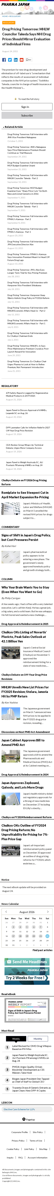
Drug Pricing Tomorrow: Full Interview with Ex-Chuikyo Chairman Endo (28, 334)
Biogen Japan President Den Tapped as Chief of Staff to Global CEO (30, 1080)
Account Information (37, 1157)
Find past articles (42, 950)
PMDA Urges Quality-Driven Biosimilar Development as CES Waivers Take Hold (28, 1069)
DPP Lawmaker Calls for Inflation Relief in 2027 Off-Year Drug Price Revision (28, 429)
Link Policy (29, 1149)
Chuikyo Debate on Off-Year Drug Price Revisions (24, 676)
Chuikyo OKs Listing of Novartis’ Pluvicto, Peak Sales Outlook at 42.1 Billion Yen (24, 636)
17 (13, 936)
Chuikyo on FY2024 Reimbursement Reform (27, 817)
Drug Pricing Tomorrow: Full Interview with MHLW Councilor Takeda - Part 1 (28, 205)
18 (20, 936)
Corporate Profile (19, 1132)
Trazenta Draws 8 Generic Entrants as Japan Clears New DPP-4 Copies (31, 1089)
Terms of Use (36, 1140)
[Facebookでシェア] (4, 59)
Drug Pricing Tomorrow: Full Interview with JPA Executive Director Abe (28, 243)
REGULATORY (15, 16)
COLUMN (7, 579)
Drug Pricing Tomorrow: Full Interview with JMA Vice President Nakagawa (28, 136)
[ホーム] (16, 3)
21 (41, 936)
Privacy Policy (18, 1140)
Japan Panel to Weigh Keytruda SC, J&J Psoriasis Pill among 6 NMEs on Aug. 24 (24, 464)
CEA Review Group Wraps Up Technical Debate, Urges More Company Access (24, 446)
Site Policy (38, 1132)
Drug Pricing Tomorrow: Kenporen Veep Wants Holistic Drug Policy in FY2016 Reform (28, 296)
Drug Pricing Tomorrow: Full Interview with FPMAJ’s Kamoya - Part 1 (28, 230)
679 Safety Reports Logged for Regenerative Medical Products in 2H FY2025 (27, 394)
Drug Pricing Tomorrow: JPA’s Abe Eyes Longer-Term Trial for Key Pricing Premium (27, 271)
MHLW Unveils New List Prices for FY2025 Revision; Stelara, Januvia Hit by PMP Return (25, 691)
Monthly (38, 1038)
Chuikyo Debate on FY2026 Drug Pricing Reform (24, 482)
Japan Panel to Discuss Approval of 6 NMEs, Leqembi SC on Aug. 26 (26, 411)
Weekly (16, 1038)
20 (34, 936)
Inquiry (10, 1157)
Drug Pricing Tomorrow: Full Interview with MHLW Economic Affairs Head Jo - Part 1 (28, 322)
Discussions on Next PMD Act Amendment (26, 732)
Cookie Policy (13, 1149)
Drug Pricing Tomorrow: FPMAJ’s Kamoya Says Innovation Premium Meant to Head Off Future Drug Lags (29, 257)
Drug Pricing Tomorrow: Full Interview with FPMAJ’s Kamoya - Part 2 (28, 217)
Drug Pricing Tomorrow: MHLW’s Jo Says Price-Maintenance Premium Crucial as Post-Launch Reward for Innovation (28, 348)
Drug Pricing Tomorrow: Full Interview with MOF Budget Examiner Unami (28, 164)
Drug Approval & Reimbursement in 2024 (25, 774)
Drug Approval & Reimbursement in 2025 (25, 623)
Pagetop (30, 1119)
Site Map (43, 1149)
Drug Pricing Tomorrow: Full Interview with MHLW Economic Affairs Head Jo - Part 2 (28, 309)
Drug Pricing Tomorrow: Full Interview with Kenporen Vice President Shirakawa (28, 284)
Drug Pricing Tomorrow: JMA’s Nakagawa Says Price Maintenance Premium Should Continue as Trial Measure (27, 150)
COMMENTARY (11, 526)
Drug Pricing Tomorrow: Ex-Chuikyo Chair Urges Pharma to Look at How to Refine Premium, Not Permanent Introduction (27, 364)
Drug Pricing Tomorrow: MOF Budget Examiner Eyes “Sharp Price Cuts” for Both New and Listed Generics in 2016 (27, 191)
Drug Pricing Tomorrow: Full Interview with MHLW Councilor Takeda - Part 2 (28, 176)
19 (27, 936)
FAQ (20, 1157)
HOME (5, 16)
